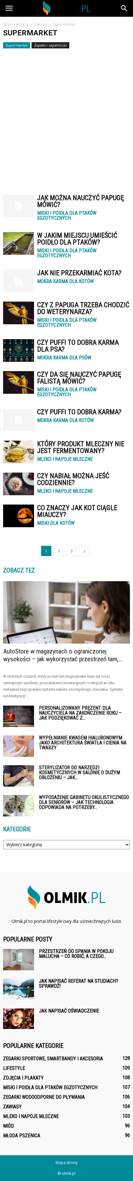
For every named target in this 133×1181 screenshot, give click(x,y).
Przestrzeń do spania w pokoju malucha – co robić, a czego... (76, 953)
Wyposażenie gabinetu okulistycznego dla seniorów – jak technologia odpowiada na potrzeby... (84, 802)
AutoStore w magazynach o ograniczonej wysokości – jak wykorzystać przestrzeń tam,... (63, 655)
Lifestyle (14, 1068)
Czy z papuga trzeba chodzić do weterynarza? (83, 308)
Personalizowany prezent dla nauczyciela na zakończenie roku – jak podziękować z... (80, 713)
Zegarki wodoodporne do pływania (44, 1097)
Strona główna (15, 24)
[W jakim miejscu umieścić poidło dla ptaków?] (18, 243)
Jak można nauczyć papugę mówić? (80, 201)
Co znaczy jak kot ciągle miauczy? (77, 511)
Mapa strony (67, 1162)
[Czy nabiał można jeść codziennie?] (18, 484)
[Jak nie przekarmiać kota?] (18, 281)
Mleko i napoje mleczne (65, 459)
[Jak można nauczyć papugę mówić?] (18, 206)
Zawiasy (12, 1107)
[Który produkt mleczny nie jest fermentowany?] (18, 452)
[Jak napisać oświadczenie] (18, 1018)
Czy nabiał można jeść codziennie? (73, 479)
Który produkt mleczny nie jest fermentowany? (80, 447)
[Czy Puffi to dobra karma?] (18, 420)
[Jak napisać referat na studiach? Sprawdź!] (18, 989)
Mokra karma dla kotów (65, 281)
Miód (8, 1126)
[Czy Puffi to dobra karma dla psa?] (18, 350)
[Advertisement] (66, 118)
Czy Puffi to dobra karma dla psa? (78, 346)
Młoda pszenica (21, 1135)
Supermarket (17, 45)
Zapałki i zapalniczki (50, 45)
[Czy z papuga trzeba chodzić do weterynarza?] (18, 313)
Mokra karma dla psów (64, 357)
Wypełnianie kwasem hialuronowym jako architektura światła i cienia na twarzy (83, 743)
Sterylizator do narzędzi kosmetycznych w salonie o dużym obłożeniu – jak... (79, 772)
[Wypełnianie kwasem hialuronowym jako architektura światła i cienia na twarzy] (18, 746)
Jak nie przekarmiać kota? (79, 273)
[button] (124, 8)
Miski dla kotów (56, 523)
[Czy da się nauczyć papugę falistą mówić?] (18, 382)
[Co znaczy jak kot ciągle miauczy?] (18, 516)
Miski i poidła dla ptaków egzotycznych (67, 216)
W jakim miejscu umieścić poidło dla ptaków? (77, 238)
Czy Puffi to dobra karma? (79, 412)
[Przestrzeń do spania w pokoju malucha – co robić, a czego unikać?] (18, 959)
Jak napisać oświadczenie (69, 1011)
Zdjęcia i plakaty (23, 1078)
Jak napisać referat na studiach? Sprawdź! (78, 983)
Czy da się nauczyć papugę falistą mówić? (79, 377)
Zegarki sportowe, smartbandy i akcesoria (53, 1059)
